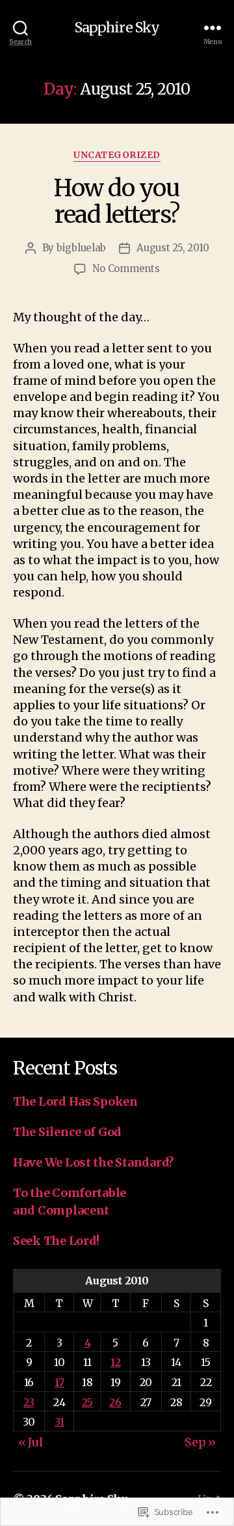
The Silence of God (67, 1131)
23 (28, 1402)
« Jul (30, 1442)
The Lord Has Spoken (75, 1101)
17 (59, 1382)
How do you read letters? (116, 201)
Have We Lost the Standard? (93, 1162)
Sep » (200, 1442)
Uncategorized (117, 155)
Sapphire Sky (117, 27)
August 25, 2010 (172, 248)
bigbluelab (81, 248)
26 (115, 1402)
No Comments (125, 268)
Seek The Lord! (56, 1240)
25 (87, 1402)
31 (59, 1421)
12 (115, 1362)
